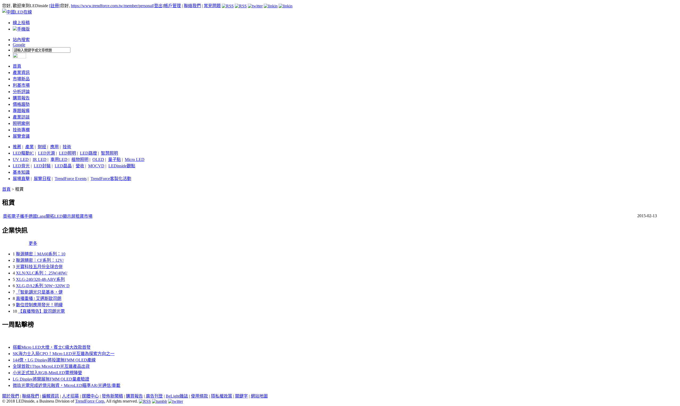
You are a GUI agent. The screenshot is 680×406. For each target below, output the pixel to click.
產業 (29, 147)
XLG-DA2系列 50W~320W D (43, 285)
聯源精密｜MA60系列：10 (40, 254)
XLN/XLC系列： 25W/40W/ (41, 273)
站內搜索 (21, 39)
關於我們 (10, 396)
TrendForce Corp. (90, 401)
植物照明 (79, 159)
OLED (98, 159)
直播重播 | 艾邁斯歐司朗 (38, 298)
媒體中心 (90, 396)
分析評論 (21, 91)
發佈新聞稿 (112, 396)
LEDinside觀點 (121, 166)
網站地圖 (259, 396)
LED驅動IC (23, 153)
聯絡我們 (192, 5)
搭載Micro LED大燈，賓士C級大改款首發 (52, 347)
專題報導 (21, 110)
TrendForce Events (71, 178)
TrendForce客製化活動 (111, 178)
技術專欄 (21, 130)
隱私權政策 (221, 396)
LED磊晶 (63, 166)
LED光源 (46, 153)
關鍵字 (241, 396)
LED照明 (67, 153)
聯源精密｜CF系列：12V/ (40, 260)
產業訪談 (21, 117)
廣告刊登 (154, 396)
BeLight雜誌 (177, 396)
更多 (33, 243)
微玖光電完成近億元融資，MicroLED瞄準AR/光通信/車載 (66, 385)
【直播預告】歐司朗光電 (41, 311)
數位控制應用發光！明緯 (39, 305)
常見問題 (212, 5)
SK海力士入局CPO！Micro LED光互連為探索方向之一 (63, 353)
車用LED (58, 159)
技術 (67, 147)
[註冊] (54, 5)
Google (19, 44)
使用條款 (199, 396)
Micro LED (134, 159)
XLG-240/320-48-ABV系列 (40, 279)
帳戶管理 (172, 5)
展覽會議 (21, 136)
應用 (54, 147)
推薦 (17, 147)
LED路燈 (88, 153)
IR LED (39, 159)
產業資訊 (21, 72)
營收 (80, 166)
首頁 (17, 66)
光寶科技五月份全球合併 (39, 266)
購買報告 (21, 98)
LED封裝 (42, 166)
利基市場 (21, 85)
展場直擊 (21, 178)
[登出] (158, 5)
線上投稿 (21, 22)
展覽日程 (42, 178)
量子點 (114, 159)
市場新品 (21, 79)
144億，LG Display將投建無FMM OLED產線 (54, 360)
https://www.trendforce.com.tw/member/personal (112, 5)
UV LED (21, 159)
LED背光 (21, 166)
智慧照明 (109, 153)
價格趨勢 (21, 104)
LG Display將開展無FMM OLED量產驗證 (51, 379)
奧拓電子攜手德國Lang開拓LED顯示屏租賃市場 (47, 216)
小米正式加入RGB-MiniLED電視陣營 (47, 372)
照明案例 (21, 123)
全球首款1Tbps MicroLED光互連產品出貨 (51, 366)
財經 (42, 147)
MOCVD (96, 166)
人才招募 (70, 396)
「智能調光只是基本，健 (39, 292)
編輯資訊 (50, 396)
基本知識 (21, 172)
